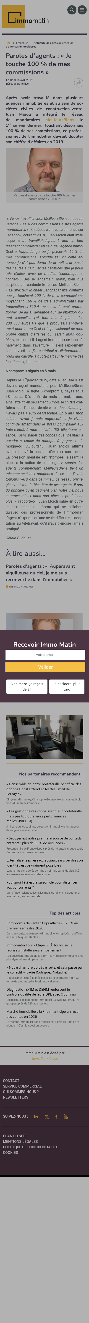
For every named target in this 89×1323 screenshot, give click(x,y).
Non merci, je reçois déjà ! (27, 686)
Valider (45, 667)
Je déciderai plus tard (66, 686)
